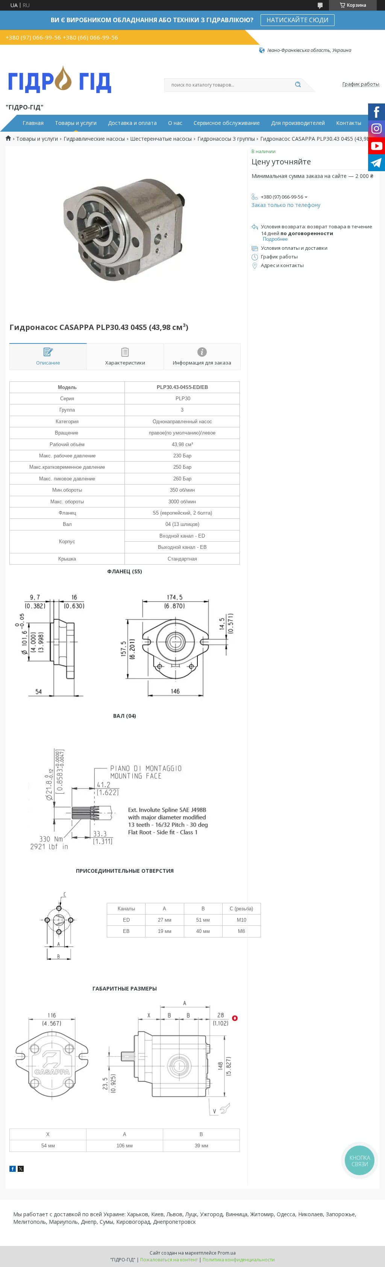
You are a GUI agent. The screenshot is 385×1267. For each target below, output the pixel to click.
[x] (21, 1169)
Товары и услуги (76, 123)
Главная (33, 123)
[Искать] (297, 85)
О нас (175, 123)
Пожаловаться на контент (169, 1259)
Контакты (348, 123)
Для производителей (298, 123)
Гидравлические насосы (94, 138)
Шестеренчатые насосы (161, 138)
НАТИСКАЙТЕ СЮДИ (298, 20)
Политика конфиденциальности (239, 1259)
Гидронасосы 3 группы (226, 138)
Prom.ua (227, 1253)
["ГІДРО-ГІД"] (60, 78)
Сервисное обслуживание (227, 123)
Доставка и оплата (132, 123)
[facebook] (12, 1169)
